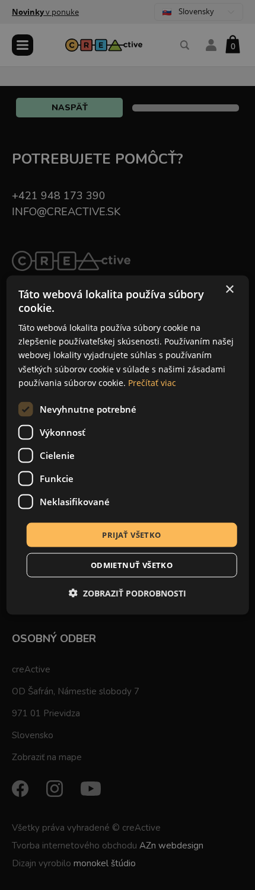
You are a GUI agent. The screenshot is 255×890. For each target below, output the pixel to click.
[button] (127, 593)
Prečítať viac (152, 382)
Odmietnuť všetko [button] (132, 565)
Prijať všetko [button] (131, 534)
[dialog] (128, 445)
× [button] (229, 289)
